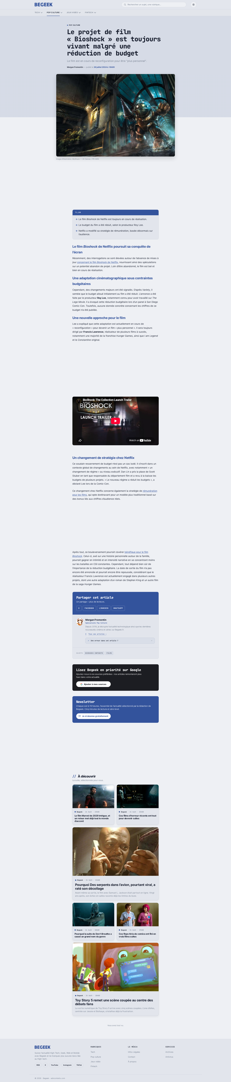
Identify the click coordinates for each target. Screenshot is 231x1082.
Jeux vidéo (72, 12)
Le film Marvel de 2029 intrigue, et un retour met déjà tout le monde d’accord (92, 818)
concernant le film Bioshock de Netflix (97, 262)
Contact (131, 1057)
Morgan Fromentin (75, 67)
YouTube (54, 1065)
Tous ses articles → (97, 634)
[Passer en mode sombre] (193, 5)
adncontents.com (58, 1078)
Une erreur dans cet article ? (104, 640)
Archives (169, 1052)
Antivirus (169, 1057)
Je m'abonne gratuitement (95, 716)
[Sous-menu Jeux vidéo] (80, 12)
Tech (37, 12)
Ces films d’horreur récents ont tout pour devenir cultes (137, 817)
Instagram (67, 1065)
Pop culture (53, 12)
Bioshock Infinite (94, 653)
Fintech (89, 12)
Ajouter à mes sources (95, 684)
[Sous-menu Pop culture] (61, 12)
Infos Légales (134, 1052)
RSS (38, 1065)
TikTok (79, 1065)
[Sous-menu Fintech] (95, 12)
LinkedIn (103, 608)
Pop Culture (74, 25)
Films (109, 653)
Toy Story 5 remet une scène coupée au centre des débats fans (114, 1002)
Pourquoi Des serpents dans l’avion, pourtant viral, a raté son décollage (115, 887)
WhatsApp (118, 608)
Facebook (89, 608)
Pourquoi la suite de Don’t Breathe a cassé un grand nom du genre (93, 935)
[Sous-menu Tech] (41, 12)
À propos (132, 1061)
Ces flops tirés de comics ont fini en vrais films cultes (137, 935)
